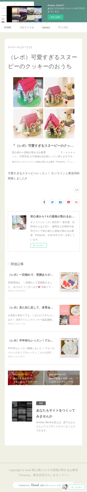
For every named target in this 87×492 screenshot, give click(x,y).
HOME (7, 27)
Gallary (46, 27)
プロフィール (26, 27)
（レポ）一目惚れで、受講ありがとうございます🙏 (41, 274)
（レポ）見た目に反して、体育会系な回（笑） (37, 307)
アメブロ (63, 27)
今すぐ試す (55, 17)
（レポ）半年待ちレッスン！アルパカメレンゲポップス (43, 340)
